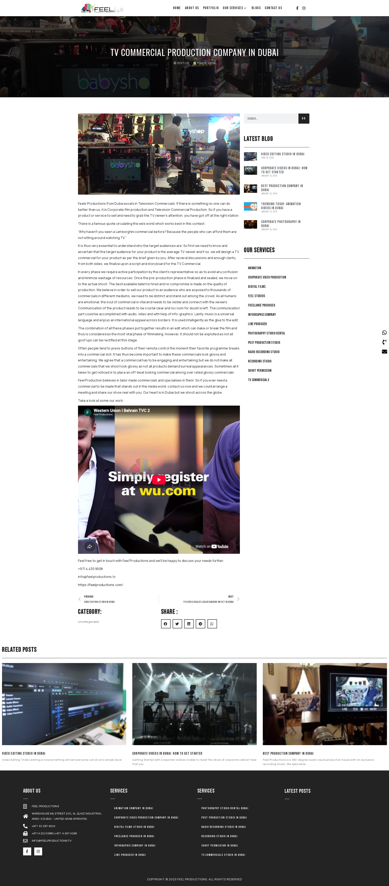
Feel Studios (256, 296)
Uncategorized (88, 621)
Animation (254, 268)
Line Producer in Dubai (130, 855)
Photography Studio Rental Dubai (224, 808)
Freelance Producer (261, 305)
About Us (192, 8)
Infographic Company (262, 315)
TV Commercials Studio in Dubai (223, 855)
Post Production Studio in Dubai (224, 817)
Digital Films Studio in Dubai (134, 827)
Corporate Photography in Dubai (281, 224)
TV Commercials (258, 380)
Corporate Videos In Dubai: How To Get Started (284, 170)
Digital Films (257, 287)
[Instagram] (304, 8)
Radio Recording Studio (264, 352)
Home (177, 8)
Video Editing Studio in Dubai (283, 154)
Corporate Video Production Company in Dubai (146, 817)
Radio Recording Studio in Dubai (223, 827)
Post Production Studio (264, 343)
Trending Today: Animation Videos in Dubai (281, 206)
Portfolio (211, 8)
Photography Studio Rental (266, 333)
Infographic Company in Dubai (135, 845)
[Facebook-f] (297, 8)
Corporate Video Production (267, 277)
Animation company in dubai (133, 808)
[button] (166, 623)
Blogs (256, 8)
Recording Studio (259, 361)
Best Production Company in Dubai (282, 188)
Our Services (233, 8)
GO (304, 118)
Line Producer (257, 324)
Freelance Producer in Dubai (134, 836)
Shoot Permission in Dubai (219, 845)
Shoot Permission (259, 371)
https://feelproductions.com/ (100, 585)
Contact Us (273, 8)
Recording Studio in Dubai (219, 836)
